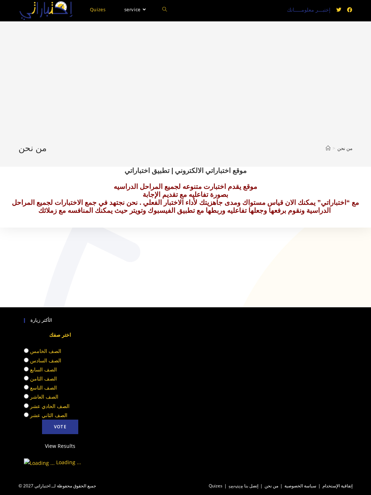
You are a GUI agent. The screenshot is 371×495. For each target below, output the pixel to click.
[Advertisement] (185, 88)
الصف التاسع (43, 387)
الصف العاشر (44, 396)
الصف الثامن (43, 378)
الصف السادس (45, 360)
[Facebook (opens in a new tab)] (349, 9)
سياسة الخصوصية (300, 486)
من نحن (271, 486)
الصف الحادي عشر (50, 406)
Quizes (215, 486)
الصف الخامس (45, 351)
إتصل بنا (251, 486)
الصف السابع (43, 369)
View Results (60, 445)
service (236, 486)
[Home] (328, 148)
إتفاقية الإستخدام (337, 486)
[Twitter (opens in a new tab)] (338, 9)
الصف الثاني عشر (48, 415)
